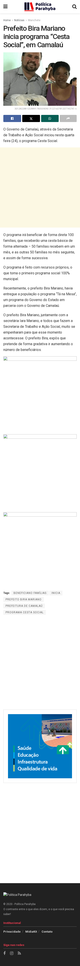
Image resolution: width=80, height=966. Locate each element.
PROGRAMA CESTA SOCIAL (25, 612)
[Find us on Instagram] (11, 953)
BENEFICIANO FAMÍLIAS (30, 593)
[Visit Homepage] (40, 6)
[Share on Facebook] (12, 118)
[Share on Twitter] (31, 118)
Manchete (34, 20)
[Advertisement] (40, 187)
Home (7, 20)
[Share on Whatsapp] (50, 118)
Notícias (19, 20)
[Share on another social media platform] (68, 118)
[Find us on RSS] (19, 953)
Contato (47, 931)
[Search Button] (74, 6)
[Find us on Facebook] (4, 953)
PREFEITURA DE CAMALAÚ (24, 605)
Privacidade (12, 931)
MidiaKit (31, 931)
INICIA (56, 593)
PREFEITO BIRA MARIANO (24, 599)
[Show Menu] (5, 6)
